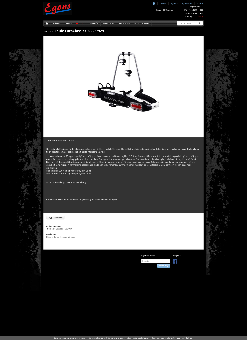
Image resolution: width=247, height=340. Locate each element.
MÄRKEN (56, 23)
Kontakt (200, 3)
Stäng (190, 338)
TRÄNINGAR (124, 23)
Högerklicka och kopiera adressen (61, 237)
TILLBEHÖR (93, 23)
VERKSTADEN (108, 23)
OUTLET (80, 23)
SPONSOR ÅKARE (141, 23)
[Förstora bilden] (123, 81)
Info (186, 338)
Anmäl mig (164, 265)
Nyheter (174, 3)
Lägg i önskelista (55, 217)
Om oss (163, 3)
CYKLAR (68, 23)
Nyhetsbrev (187, 3)
